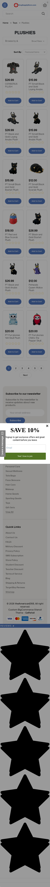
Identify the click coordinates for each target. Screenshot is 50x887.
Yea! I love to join (25, 456)
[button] (3, 443)
